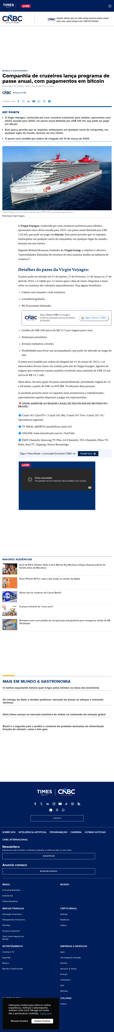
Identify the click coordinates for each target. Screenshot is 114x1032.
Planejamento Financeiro (13, 919)
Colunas (66, 998)
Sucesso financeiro (11, 931)
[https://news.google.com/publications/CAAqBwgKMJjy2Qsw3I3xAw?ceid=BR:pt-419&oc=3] (50, 810)
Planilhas (6, 925)
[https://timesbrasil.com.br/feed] (78, 803)
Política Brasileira (10, 901)
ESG (62, 985)
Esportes (6, 957)
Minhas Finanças (13, 908)
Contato (57, 818)
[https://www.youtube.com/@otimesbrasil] (60, 803)
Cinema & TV (8, 952)
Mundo (64, 884)
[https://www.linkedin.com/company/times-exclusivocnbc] (47, 803)
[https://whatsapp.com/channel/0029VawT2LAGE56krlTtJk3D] (63, 810)
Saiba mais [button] (46, 1013)
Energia (63, 974)
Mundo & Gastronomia (15, 71)
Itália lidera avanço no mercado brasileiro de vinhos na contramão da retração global (54, 714)
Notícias (64, 914)
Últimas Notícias (95, 832)
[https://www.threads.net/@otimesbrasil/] (57, 810)
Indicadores (7, 895)
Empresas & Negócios (73, 946)
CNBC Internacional (15, 839)
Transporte (65, 980)
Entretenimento (12, 946)
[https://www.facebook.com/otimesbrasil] (35, 803)
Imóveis (63, 963)
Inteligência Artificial (33, 832)
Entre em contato (48, 871)
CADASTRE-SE (49, 856)
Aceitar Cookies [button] (42, 1021)
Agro (62, 952)
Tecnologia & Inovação (70, 957)
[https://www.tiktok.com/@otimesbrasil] (66, 803)
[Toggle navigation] (110, 6)
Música (5, 963)
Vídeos (63, 925)
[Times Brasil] (9, 6)
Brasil (6, 884)
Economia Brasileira (11, 890)
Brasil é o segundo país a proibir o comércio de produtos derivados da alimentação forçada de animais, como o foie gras (53, 728)
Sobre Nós (9, 832)
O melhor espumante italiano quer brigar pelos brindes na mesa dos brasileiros (51, 687)
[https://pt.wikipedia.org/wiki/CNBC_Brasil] (72, 803)
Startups (64, 991)
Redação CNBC (20, 93)
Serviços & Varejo (68, 968)
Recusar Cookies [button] (19, 1021)
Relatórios (64, 919)
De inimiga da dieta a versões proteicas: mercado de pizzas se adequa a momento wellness (53, 701)
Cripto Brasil (68, 908)
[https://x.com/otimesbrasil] (41, 803)
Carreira (76, 832)
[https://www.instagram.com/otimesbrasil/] (54, 803)
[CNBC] (12, 19)
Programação (58, 832)
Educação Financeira (11, 914)
